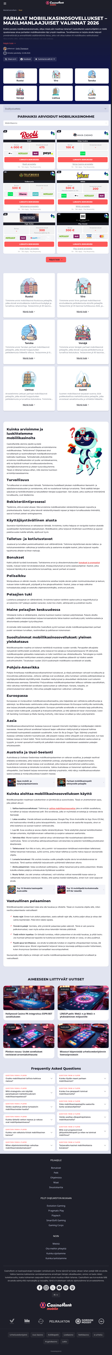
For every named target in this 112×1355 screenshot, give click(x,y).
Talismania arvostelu (29, 206)
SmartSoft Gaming (55, 1220)
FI (54, 1295)
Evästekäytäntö (55, 1351)
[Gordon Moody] (84, 1321)
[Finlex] (26, 1321)
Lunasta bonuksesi (29, 160)
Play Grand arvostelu (82, 248)
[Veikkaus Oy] (11, 1321)
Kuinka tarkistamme (55, 1258)
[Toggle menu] (5, 3)
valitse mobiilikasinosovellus (62, 808)
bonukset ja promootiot (89, 562)
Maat (55, 1182)
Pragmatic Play (55, 1210)
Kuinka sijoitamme (55, 1253)
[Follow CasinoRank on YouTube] (58, 1287)
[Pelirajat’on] (59, 1321)
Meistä (55, 1243)
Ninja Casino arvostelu (82, 164)
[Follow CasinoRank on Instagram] (45, 1287)
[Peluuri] (40, 1321)
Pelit (55, 1172)
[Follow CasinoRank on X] (52, 1287)
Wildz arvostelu (82, 206)
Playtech (55, 1215)
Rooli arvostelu (29, 164)
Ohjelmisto (55, 1177)
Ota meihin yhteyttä (55, 1248)
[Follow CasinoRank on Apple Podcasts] (72, 1287)
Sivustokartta (55, 1187)
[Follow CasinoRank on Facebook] (39, 1287)
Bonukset (55, 1167)
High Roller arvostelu (29, 248)
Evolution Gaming (55, 1205)
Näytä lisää (54, 259)
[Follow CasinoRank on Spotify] (65, 1287)
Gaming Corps (55, 1225)
